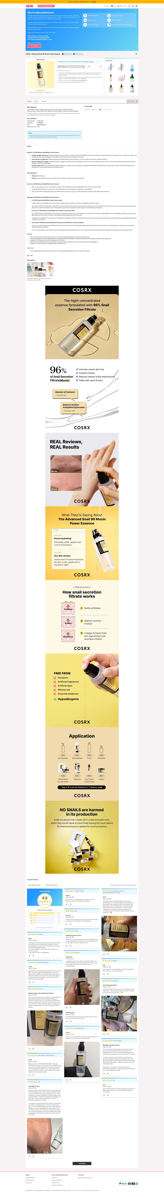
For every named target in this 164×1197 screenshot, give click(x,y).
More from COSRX (128, 54)
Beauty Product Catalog (84, 1178)
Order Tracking (29, 1180)
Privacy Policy (84, 1190)
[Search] (129, 6)
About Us (54, 1178)
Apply (92, 61)
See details (84, 78)
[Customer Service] (133, 6)
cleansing (37, 187)
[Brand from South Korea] (136, 53)
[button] (45, 125)
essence (42, 167)
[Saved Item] (136, 6)
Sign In (87, 61)
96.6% (88, 109)
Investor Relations (57, 1180)
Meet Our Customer (57, 1185)
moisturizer (73, 191)
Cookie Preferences (94, 1190)
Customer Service (30, 1178)
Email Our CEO (55, 1182)
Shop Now (93, 1)
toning (44, 187)
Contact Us (29, 1182)
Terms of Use (76, 1190)
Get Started (34, 46)
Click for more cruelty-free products (79, 80)
